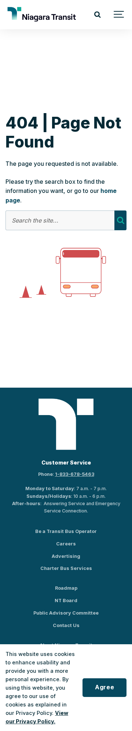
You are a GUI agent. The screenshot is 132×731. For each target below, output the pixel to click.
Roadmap (66, 588)
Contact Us (66, 625)
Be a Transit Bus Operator (66, 531)
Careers (66, 544)
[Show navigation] (119, 14)
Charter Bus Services (66, 568)
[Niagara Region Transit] (43, 14)
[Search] (97, 14)
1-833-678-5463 (74, 474)
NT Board (66, 600)
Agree (104, 687)
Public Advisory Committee (66, 613)
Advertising (66, 556)
